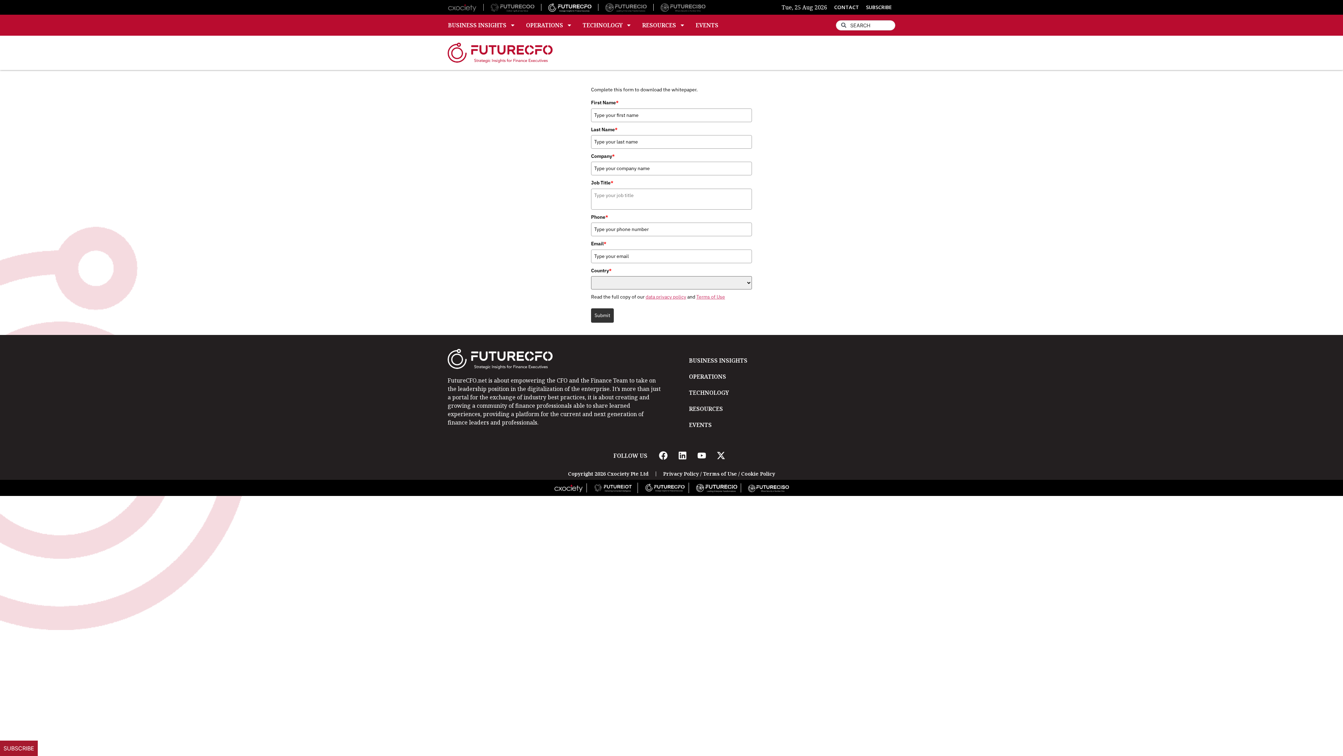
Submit (602, 315)
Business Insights (477, 25)
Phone (599, 217)
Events (707, 25)
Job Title (602, 183)
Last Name (604, 129)
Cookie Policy (758, 473)
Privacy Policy (681, 473)
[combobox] (865, 25)
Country (601, 270)
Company (603, 156)
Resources (659, 25)
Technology (603, 25)
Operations (544, 25)
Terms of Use (710, 297)
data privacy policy (666, 297)
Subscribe (18, 748)
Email (598, 243)
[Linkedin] (682, 455)
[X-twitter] (721, 455)
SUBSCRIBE (879, 7)
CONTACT (846, 7)
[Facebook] (663, 455)
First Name (605, 102)
